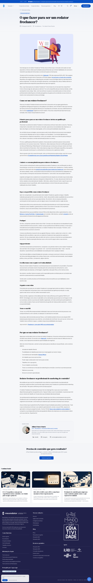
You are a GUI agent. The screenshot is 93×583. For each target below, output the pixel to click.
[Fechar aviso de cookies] (27, 576)
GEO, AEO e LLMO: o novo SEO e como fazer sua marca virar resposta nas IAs (46, 493)
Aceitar (4, 580)
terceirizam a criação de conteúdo (61, 77)
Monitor (35, 516)
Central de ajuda (6, 543)
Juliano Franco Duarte (39, 427)
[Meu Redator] (3, 5)
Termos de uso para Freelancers (9, 557)
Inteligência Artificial (37, 520)
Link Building (36, 525)
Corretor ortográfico (38, 557)
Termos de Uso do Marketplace (9, 563)
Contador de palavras (38, 551)
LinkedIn (65, 214)
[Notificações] (70, 6)
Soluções (10, 6)
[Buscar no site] (67, 6)
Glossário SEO (36, 537)
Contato (4, 547)
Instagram (45, 437)
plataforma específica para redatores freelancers (50, 169)
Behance (22, 214)
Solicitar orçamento (46, 458)
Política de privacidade (7, 559)
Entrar (75, 6)
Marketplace (36, 523)
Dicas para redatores (25, 13)
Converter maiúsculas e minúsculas (41, 555)
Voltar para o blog (26, 10)
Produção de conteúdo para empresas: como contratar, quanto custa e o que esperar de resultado (76, 493)
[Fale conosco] (61, 6)
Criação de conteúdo (24, 6)
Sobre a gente (5, 536)
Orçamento (86, 6)
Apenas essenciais (13, 580)
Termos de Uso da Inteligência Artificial (11, 561)
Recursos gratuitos (45, 6)
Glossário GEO (36, 539)
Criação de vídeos (35, 6)
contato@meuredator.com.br (59, 437)
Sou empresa (5, 538)
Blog (55, 6)
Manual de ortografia (38, 535)
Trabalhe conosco (6, 545)
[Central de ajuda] (59, 6)
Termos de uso (5, 555)
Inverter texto (36, 553)
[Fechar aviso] (91, 1)
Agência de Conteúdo (38, 518)
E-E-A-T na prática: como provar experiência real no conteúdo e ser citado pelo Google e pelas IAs (15, 493)
